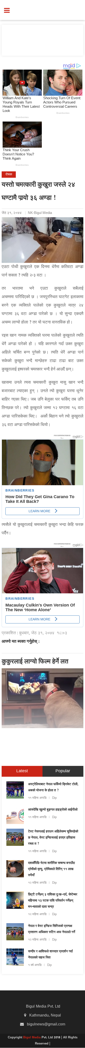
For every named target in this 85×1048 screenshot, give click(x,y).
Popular (62, 771)
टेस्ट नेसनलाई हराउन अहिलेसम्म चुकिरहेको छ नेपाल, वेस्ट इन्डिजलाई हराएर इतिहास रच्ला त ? (53, 838)
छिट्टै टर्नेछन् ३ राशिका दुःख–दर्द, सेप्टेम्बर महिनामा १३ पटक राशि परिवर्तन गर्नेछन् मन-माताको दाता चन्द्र (52, 901)
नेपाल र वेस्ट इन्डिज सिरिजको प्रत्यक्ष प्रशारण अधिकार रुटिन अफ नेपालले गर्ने (51, 929)
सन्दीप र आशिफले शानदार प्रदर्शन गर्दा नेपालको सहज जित (50, 955)
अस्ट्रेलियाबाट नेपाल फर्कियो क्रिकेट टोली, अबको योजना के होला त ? (53, 787)
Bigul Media (32, 1037)
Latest (22, 771)
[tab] (22, 771)
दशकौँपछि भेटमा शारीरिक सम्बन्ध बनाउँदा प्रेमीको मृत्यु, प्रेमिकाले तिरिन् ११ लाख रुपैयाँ (51, 869)
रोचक (8, 174)
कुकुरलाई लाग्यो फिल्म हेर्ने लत (35, 662)
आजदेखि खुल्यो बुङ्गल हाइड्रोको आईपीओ (52, 810)
